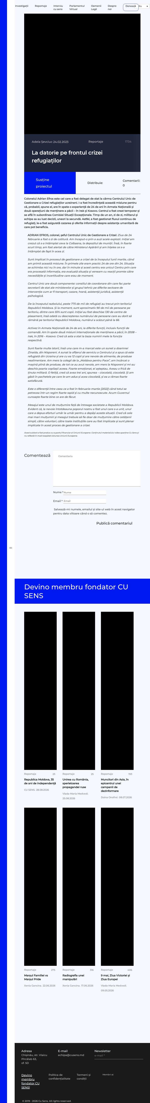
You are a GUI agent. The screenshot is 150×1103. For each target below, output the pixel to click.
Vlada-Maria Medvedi (75, 793)
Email (58, 501)
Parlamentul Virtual (21, 436)
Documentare (17, 419)
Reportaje (41, 6)
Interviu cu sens (18, 427)
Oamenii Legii (17, 445)
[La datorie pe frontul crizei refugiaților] (82, 93)
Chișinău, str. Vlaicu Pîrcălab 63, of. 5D (34, 1059)
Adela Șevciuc (42, 141)
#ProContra (15, 480)
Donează (131, 6)
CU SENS (29, 789)
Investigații (15, 401)
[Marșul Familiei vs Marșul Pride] (40, 887)
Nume (58, 492)
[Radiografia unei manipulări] (79, 887)
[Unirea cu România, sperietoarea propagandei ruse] (79, 691)
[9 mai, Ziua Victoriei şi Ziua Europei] (117, 887)
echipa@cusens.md (71, 1055)
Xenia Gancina (32, 985)
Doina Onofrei (109, 797)
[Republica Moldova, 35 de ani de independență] (40, 691)
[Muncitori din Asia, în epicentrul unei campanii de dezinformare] (117, 691)
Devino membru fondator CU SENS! (30, 1081)
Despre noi (112, 8)
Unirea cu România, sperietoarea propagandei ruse (76, 783)
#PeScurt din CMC (20, 471)
